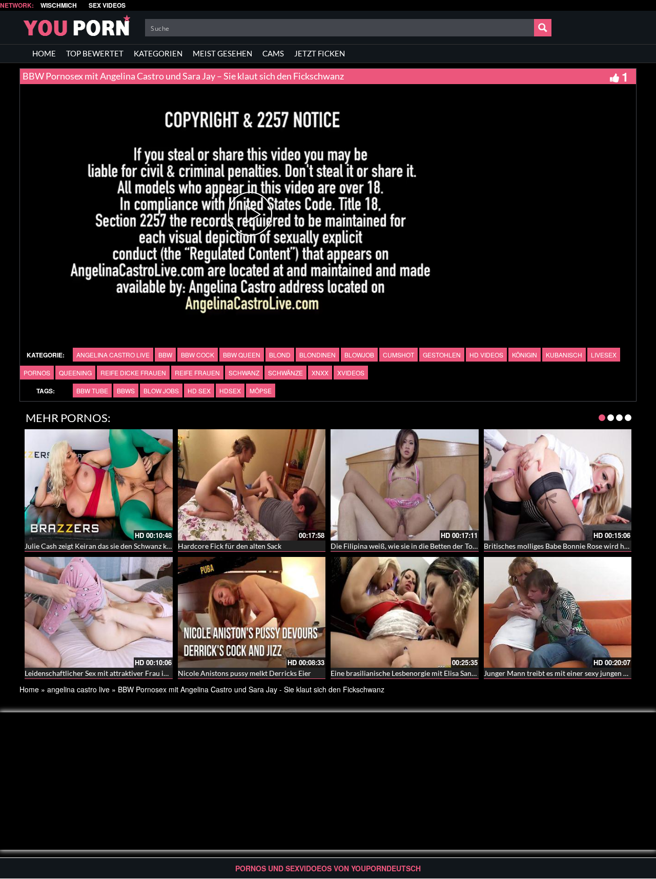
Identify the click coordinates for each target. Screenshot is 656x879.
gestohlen (442, 354)
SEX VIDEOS (107, 5)
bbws (126, 390)
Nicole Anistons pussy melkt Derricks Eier (244, 673)
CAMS (273, 53)
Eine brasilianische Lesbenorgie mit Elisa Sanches (408, 673)
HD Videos (486, 354)
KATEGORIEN (158, 53)
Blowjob (359, 354)
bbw (165, 354)
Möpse (261, 390)
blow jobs (161, 390)
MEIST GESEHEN (222, 53)
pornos (37, 372)
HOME (44, 53)
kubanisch (564, 354)
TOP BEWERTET (95, 53)
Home (29, 689)
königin (524, 354)
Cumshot (398, 354)
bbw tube (92, 390)
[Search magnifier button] (542, 27)
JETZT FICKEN (319, 53)
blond (280, 354)
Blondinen (317, 354)
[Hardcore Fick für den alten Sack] (252, 484)
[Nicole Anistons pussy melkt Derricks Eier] (252, 612)
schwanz (244, 372)
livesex (604, 354)
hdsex (230, 390)
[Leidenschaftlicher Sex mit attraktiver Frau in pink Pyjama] (99, 612)
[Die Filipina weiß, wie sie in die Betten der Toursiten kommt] (405, 484)
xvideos (350, 372)
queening (75, 372)
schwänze (285, 372)
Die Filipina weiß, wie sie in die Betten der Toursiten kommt (425, 546)
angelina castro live (113, 354)
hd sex (199, 390)
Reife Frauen (197, 372)
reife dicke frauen (133, 372)
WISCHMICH (58, 5)
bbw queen (241, 354)
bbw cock (197, 354)
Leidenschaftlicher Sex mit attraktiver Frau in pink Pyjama (116, 673)
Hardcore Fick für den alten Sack (229, 546)
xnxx (320, 372)
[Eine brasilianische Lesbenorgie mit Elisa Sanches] (405, 612)
